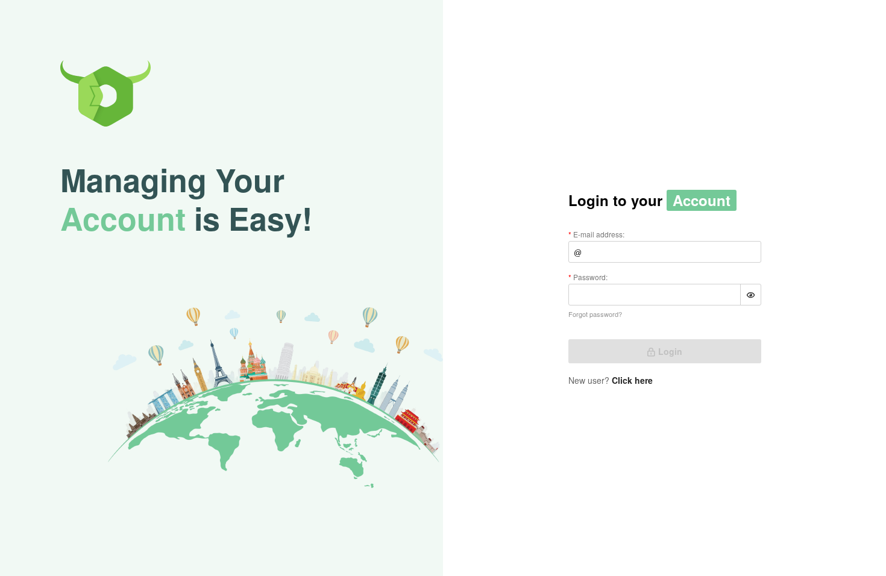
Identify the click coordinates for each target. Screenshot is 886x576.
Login (670, 351)
